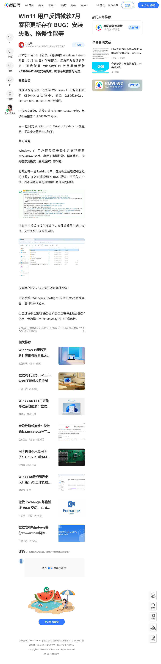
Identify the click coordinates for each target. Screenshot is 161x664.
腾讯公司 (47, 654)
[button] (134, 27)
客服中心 (70, 645)
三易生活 (23, 389)
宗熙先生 (23, 439)
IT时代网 (23, 541)
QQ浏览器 (50, 645)
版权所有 (55, 654)
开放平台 (66, 640)
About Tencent (35, 640)
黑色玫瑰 (23, 363)
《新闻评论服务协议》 (61, 551)
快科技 (22, 465)
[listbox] (52, 441)
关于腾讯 (23, 640)
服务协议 (47, 640)
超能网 (22, 414)
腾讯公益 (40, 645)
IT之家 (22, 516)
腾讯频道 (60, 645)
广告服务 (76, 640)
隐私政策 (57, 640)
